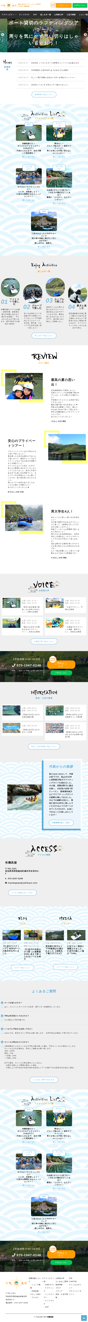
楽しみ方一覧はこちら (43, 335)
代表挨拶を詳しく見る (61, 823)
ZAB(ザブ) (49, 1285)
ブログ (58, 1288)
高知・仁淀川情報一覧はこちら (43, 746)
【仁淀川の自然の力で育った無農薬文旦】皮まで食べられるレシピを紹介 (32, 954)
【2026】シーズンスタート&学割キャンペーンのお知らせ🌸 (55, 63)
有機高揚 (50, 1317)
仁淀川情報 (71, 14)
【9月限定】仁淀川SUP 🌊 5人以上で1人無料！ (50, 70)
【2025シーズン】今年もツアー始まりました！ (50, 85)
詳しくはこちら (29, 157)
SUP (35, 14)
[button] (2, 35)
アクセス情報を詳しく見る (22, 893)
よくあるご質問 (62, 1281)
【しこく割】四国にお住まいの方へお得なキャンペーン (53, 77)
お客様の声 (58, 14)
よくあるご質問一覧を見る (43, 1080)
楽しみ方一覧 (45, 14)
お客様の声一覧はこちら (43, 641)
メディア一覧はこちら (65, 967)
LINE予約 (73, 1281)
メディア (59, 1291)
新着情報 (59, 1285)
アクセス (35, 1297)
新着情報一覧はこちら (43, 94)
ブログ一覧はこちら (22, 968)
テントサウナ (24, 14)
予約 (71, 1278)
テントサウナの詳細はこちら (43, 44)
